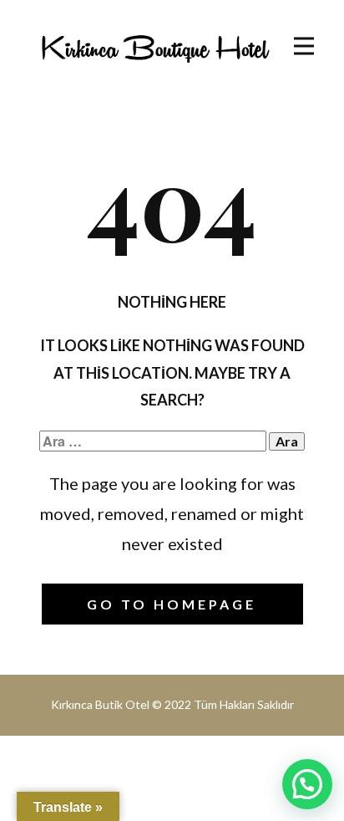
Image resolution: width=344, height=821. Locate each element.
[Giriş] (155, 47)
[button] (307, 784)
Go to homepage (171, 604)
